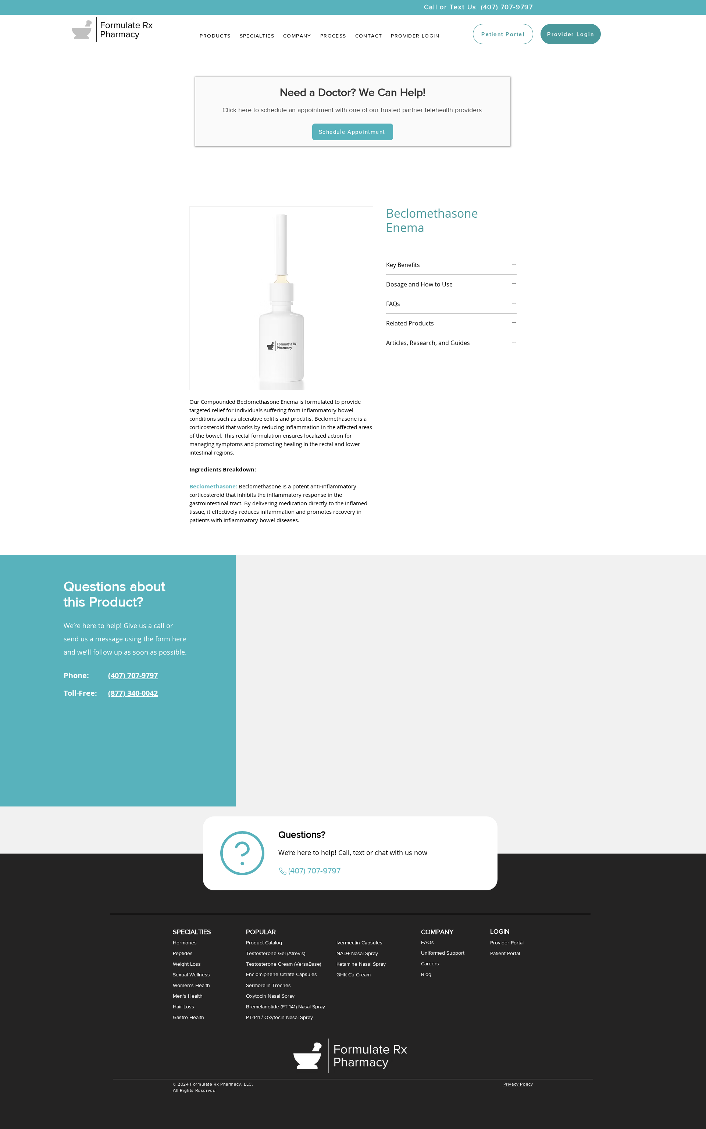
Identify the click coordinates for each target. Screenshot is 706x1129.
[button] (257, 35)
